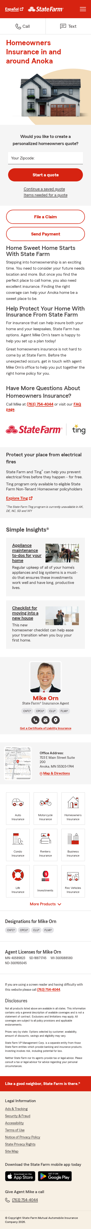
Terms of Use (15, 1130)
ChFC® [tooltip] (27, 711)
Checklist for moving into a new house (25, 613)
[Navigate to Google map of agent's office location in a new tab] (56, 720)
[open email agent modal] (45, 720)
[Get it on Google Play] (55, 1176)
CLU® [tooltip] (52, 711)
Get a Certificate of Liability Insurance (45, 728)
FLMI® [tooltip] (64, 711)
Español (12, 9)
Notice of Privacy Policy (22, 1137)
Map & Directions (56, 773)
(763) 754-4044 (40, 404)
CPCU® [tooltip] (40, 711)
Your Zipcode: (23, 158)
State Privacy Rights (20, 1144)
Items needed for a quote (45, 195)
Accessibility (14, 1123)
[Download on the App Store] (20, 1176)
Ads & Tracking (16, 1109)
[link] (46, 9)
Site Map (11, 1151)
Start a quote (46, 175)
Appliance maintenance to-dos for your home (26, 553)
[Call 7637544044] (35, 720)
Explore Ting (17, 498)
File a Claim (45, 217)
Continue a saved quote (44, 189)
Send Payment (45, 234)
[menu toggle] (83, 9)
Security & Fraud (17, 1116)
